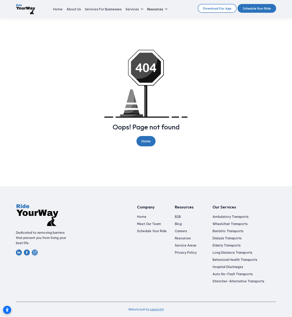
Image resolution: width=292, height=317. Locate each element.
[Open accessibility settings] (7, 310)
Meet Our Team (149, 224)
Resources (183, 238)
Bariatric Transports (228, 231)
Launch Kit (157, 309)
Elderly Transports (227, 245)
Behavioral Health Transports (235, 260)
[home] (25, 9)
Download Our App (217, 8)
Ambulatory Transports (230, 217)
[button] (134, 9)
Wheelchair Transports (230, 224)
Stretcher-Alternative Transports (238, 281)
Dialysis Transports (227, 238)
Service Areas (185, 245)
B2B (178, 217)
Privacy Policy (186, 252)
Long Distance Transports (232, 252)
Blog (178, 224)
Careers (181, 231)
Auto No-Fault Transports (233, 274)
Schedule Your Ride (257, 8)
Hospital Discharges (228, 267)
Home (146, 141)
